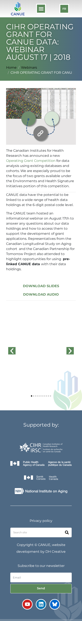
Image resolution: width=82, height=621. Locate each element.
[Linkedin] (41, 604)
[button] (41, 9)
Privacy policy (41, 521)
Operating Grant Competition (31, 161)
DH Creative (55, 552)
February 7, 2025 (21, 387)
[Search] (66, 532)
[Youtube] (27, 604)
